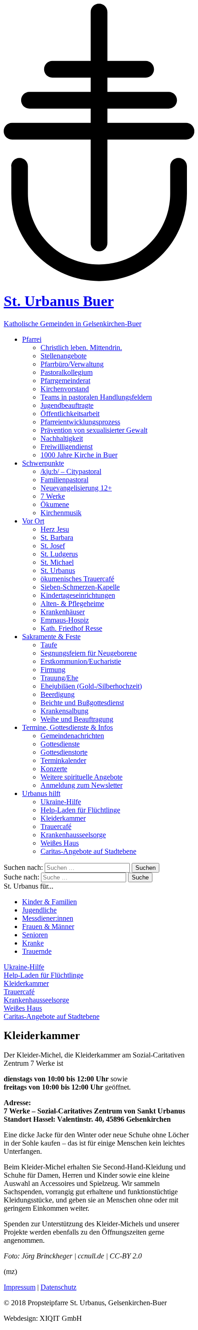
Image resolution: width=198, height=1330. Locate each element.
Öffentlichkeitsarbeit (70, 413)
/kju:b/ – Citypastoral (71, 471)
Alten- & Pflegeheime (72, 603)
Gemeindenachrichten (72, 736)
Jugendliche (39, 910)
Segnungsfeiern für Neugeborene (89, 653)
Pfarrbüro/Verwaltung (72, 364)
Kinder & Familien (49, 902)
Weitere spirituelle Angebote (81, 777)
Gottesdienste (60, 744)
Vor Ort (33, 521)
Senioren (35, 935)
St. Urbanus (58, 570)
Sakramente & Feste (51, 636)
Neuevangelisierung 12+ (76, 488)
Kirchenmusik (61, 513)
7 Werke (53, 496)
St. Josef (53, 546)
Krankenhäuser (63, 612)
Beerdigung (58, 694)
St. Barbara (57, 537)
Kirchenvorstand (65, 389)
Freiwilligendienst (67, 447)
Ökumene (55, 504)
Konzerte (54, 769)
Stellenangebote (64, 356)
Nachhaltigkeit (62, 438)
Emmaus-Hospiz (65, 620)
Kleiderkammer (63, 818)
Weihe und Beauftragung (77, 719)
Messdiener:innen (47, 918)
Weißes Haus (60, 843)
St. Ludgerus (59, 554)
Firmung (53, 669)
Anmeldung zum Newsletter (81, 785)
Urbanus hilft (41, 793)
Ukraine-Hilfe (61, 802)
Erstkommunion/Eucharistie (81, 661)
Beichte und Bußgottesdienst (82, 703)
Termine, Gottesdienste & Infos (67, 727)
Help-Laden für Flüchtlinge (80, 810)
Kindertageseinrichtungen (78, 595)
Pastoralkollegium (67, 372)
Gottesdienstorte (64, 752)
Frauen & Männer (48, 926)
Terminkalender (63, 760)
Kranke (33, 943)
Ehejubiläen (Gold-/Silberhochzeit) (91, 686)
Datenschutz (58, 1287)
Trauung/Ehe (59, 678)
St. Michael (57, 562)
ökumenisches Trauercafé (77, 579)
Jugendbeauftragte (67, 405)
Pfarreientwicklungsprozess (80, 422)
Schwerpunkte (43, 463)
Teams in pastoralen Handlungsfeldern (96, 397)
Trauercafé (56, 826)
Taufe (49, 645)
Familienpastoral (64, 480)
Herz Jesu (55, 529)
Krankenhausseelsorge (73, 835)
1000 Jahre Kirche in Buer (79, 455)
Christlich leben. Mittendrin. (81, 347)
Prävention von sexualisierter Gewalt (94, 430)
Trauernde (37, 951)
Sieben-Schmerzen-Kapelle (80, 587)
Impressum (19, 1287)
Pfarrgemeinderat (65, 380)
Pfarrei (31, 339)
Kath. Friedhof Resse (71, 628)
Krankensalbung (64, 711)
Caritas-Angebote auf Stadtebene (88, 851)
